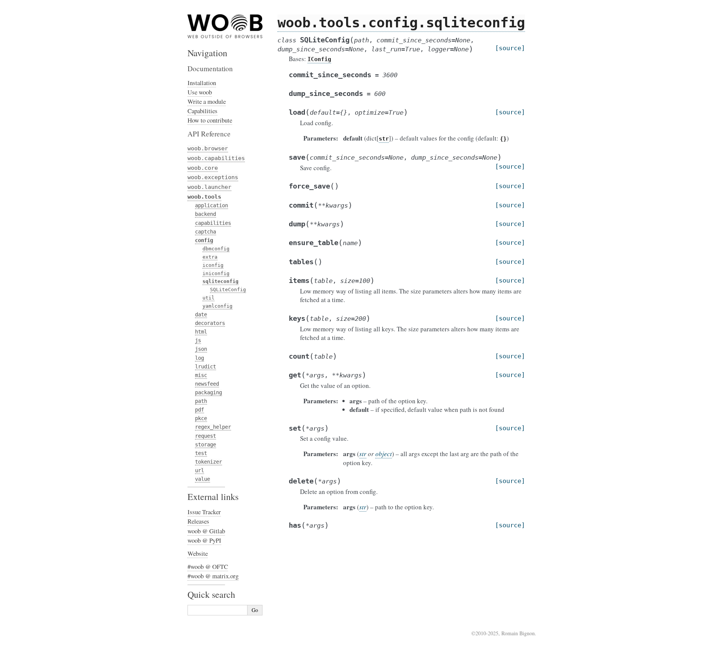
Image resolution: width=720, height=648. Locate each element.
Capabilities (203, 110)
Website (198, 553)
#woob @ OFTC (208, 566)
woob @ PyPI (204, 540)
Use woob (200, 92)
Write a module (207, 101)
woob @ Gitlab (206, 531)
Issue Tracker (204, 511)
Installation (202, 82)
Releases (198, 521)
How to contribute (210, 120)
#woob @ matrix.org (213, 576)
